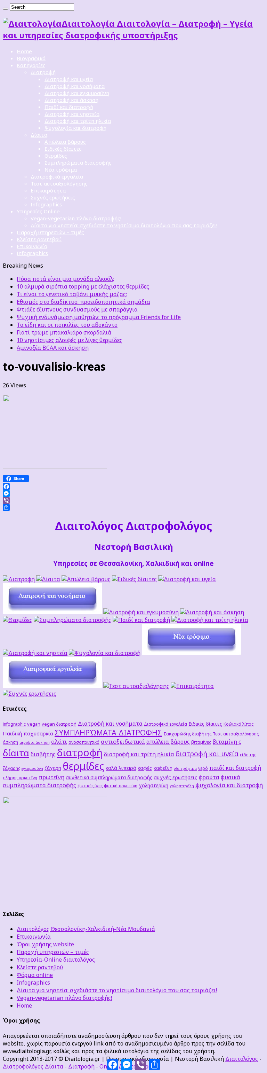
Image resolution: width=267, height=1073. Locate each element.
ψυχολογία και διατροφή (229, 785)
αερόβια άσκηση (34, 742)
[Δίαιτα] (48, 579)
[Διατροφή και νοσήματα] (52, 612)
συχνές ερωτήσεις (175, 777)
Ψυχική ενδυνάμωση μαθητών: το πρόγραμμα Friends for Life (99, 317)
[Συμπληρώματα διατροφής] (72, 620)
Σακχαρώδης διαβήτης (187, 734)
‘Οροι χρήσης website (45, 944)
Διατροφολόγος (23, 1066)
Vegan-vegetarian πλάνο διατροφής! (76, 218)
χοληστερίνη (153, 785)
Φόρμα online (35, 975)
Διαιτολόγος (241, 1059)
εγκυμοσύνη (32, 768)
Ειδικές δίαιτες (63, 148)
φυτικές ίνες (90, 785)
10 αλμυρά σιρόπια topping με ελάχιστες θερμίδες (83, 286)
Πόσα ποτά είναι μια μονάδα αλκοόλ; (65, 279)
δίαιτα (16, 753)
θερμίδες (83, 766)
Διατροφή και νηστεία (71, 113)
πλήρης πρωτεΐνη (20, 777)
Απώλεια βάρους (65, 141)
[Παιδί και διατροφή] (141, 620)
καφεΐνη (163, 768)
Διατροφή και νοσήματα (74, 85)
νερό (203, 768)
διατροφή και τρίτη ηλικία (139, 754)
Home (24, 51)
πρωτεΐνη (51, 777)
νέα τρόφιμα (185, 768)
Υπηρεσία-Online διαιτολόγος (56, 959)
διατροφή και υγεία (207, 753)
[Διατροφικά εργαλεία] (52, 686)
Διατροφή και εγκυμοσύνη (76, 92)
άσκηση (10, 742)
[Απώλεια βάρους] (86, 579)
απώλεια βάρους (168, 741)
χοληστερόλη (182, 785)
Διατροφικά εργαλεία (57, 176)
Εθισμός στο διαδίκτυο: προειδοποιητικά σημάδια (83, 302)
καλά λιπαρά (121, 767)
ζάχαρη (52, 768)
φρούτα (209, 777)
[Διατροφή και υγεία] (187, 579)
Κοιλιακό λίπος (238, 724)
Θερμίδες (55, 155)
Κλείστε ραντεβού (39, 239)
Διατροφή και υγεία (68, 79)
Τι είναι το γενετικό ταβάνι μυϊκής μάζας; (72, 294)
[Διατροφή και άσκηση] (212, 612)
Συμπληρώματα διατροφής (78, 162)
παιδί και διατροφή (235, 768)
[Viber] (133, 500)
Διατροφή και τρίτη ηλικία (77, 120)
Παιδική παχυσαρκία (28, 733)
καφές (145, 767)
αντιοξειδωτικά (123, 741)
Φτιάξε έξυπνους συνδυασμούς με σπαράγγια (77, 309)
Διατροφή (43, 72)
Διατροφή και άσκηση (71, 99)
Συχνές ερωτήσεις (53, 197)
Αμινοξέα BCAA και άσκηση (53, 348)
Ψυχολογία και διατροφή (75, 127)
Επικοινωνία (32, 246)
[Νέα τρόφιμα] (191, 653)
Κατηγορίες (31, 65)
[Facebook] (133, 486)
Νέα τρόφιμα (60, 169)
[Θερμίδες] (17, 620)
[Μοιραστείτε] (133, 507)
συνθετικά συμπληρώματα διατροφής (109, 777)
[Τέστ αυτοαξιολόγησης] (136, 686)
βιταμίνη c (226, 741)
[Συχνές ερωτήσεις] (29, 693)
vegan (33, 724)
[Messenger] (133, 493)
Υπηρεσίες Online (38, 211)
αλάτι (59, 741)
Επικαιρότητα (48, 190)
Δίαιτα (39, 134)
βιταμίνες (201, 742)
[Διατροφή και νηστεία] (35, 653)
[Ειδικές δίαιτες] (134, 579)
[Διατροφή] (19, 579)
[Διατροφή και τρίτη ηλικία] (209, 620)
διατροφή (80, 752)
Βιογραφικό (31, 58)
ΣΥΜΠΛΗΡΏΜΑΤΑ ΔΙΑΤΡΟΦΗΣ (108, 732)
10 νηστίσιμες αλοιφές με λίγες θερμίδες (69, 340)
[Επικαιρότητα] (192, 686)
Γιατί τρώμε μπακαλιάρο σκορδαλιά (64, 332)
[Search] (5, 9)
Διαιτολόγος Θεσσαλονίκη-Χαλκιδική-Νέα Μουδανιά (86, 929)
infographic (14, 724)
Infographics (46, 204)
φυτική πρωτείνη (120, 785)
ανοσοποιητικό (83, 742)
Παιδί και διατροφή (68, 106)
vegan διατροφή (59, 724)
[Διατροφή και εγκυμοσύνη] (141, 612)
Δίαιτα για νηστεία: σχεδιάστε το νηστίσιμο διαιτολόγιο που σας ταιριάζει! (124, 225)
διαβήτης (43, 754)
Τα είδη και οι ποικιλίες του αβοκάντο (67, 325)
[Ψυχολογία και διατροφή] (104, 653)
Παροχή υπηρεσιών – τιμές (50, 232)
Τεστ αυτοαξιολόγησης (59, 183)
